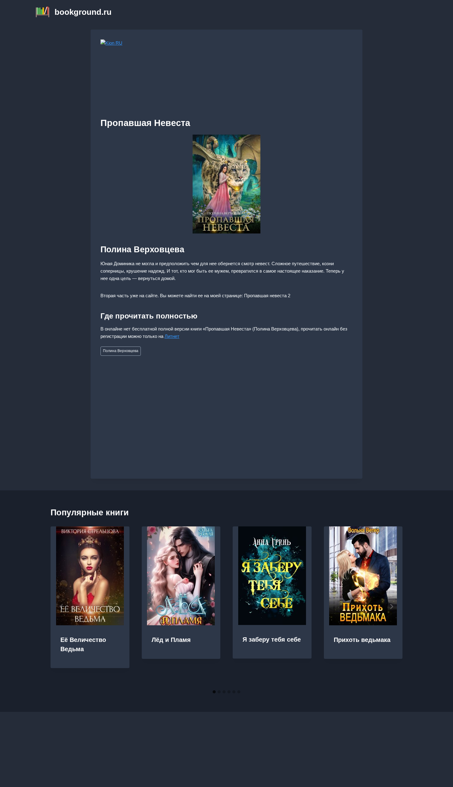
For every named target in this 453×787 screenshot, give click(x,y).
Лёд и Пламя (171, 639)
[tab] (214, 691)
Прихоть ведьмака (362, 639)
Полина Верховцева (120, 351)
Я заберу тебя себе (272, 639)
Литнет (172, 336)
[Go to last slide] (61, 606)
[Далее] (391, 606)
